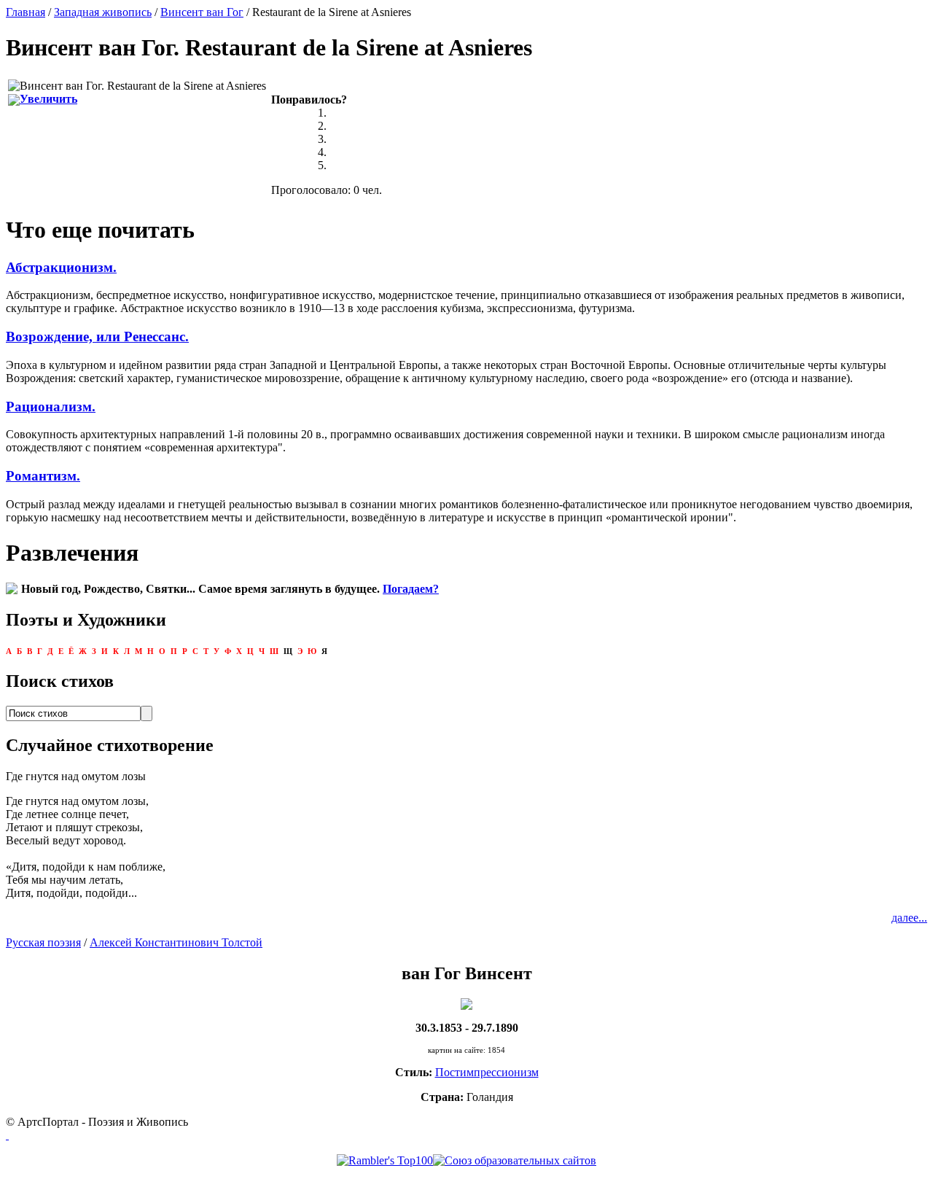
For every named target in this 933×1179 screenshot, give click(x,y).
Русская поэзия (43, 942)
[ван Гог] (466, 1003)
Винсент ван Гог (201, 12)
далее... (909, 917)
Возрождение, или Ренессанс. (97, 336)
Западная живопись (103, 12)
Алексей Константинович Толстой (176, 942)
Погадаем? (411, 589)
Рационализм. (50, 406)
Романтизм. (43, 475)
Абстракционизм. (61, 267)
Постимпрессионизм (487, 1072)
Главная (25, 12)
